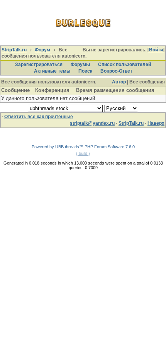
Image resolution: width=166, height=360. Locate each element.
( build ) (83, 153)
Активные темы (52, 71)
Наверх (155, 123)
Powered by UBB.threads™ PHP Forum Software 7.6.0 (83, 146)
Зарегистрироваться (39, 64)
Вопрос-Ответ (116, 71)
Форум (42, 50)
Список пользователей (124, 64)
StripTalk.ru (14, 50)
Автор (119, 82)
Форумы (80, 64)
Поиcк (85, 71)
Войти (156, 50)
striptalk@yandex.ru (92, 123)
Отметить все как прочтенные (38, 116)
